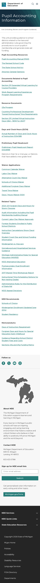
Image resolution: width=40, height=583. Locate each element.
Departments (10, 578)
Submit (20, 478)
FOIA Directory (10, 572)
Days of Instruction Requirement (16, 327)
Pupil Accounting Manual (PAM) (15, 59)
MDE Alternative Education (13, 262)
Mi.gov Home (9, 543)
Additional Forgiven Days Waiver (16, 186)
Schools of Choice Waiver (13, 182)
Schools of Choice (9, 303)
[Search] (32, 4)
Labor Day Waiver (9, 174)
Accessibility (9, 555)
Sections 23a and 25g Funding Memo (18, 345)
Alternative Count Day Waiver (14, 178)
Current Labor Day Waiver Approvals (17, 219)
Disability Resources (12, 560)
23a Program (7, 107)
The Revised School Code (13, 63)
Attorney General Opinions (13, 72)
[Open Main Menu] (37, 4)
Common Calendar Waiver (13, 169)
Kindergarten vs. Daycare (13, 244)
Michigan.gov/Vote (14, 494)
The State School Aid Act (12, 68)
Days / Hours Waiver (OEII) (13, 195)
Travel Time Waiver (10, 191)
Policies (7, 549)
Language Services (12, 566)
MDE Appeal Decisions (12, 291)
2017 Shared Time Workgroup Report (18, 273)
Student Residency (10, 314)
